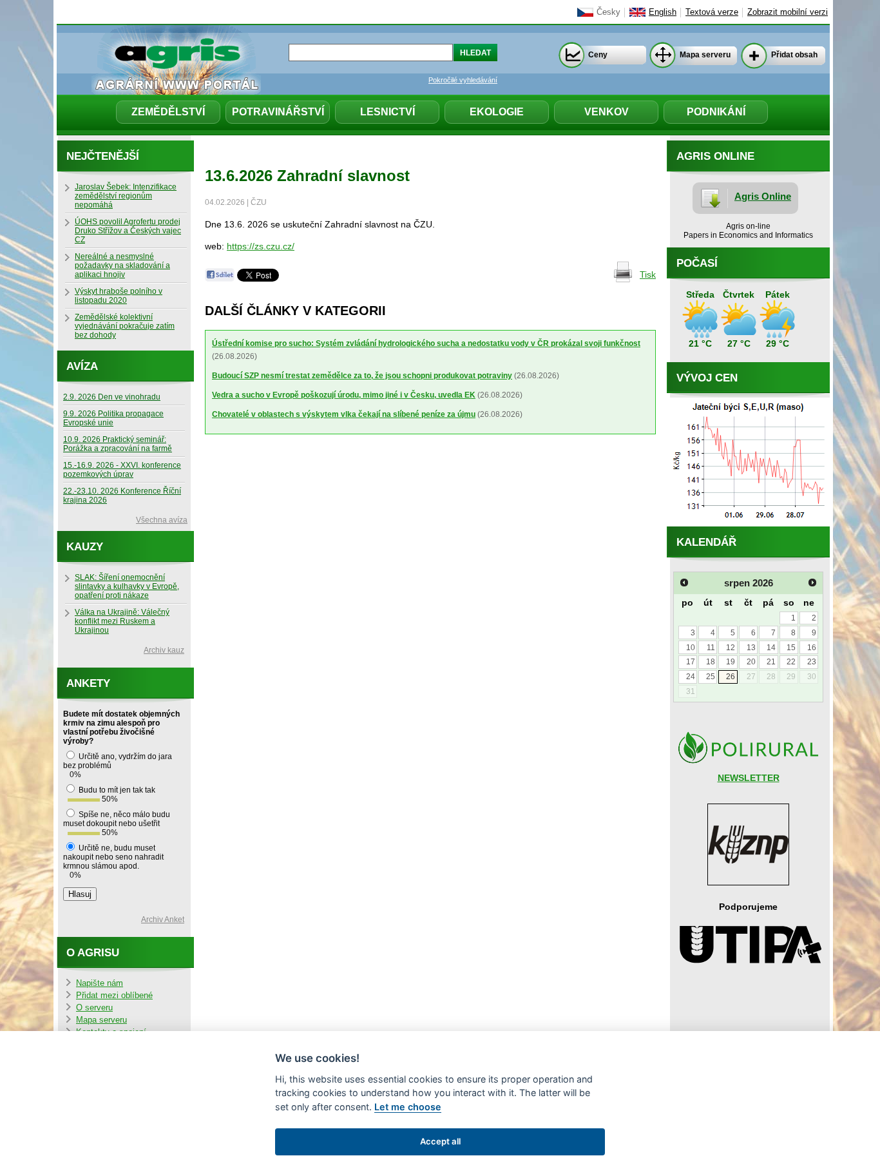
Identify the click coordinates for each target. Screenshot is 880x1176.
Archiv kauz (164, 650)
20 (751, 661)
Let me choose (407, 1106)
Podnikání (716, 111)
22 (791, 661)
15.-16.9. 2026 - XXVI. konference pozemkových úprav (122, 470)
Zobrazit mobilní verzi (787, 12)
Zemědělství (168, 111)
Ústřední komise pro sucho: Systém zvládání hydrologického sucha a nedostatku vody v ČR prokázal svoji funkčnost (426, 343)
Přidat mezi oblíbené (114, 995)
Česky (608, 12)
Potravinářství (278, 111)
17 (690, 661)
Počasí (697, 263)
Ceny (597, 54)
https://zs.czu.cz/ (260, 246)
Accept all (440, 1141)
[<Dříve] (684, 583)
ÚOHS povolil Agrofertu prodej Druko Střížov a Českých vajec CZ (128, 230)
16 (811, 647)
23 (811, 661)
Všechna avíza (161, 520)
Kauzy (84, 547)
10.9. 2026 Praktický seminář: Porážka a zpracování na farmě (117, 444)
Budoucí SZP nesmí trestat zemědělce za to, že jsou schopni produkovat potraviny (362, 375)
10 (690, 647)
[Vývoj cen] (748, 523)
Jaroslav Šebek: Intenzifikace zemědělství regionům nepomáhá (126, 195)
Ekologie (497, 111)
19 (730, 661)
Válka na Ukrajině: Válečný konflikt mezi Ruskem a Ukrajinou (122, 621)
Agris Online (762, 196)
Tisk (648, 274)
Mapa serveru (705, 54)
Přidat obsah (794, 54)
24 (690, 676)
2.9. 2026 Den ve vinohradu (111, 396)
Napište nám (99, 983)
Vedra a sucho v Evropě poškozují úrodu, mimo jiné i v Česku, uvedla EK (343, 395)
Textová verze (711, 12)
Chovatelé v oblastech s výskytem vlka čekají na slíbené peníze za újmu (343, 414)
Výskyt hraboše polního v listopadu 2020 (118, 296)
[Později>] (812, 583)
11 (711, 647)
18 (710, 661)
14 (771, 647)
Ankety (88, 683)
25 (710, 676)
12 (730, 647)
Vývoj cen (707, 378)
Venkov (606, 111)
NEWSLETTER (749, 778)
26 (730, 676)
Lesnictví (387, 111)
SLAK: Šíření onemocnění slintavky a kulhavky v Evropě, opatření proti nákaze (127, 586)
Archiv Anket (162, 919)
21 (771, 661)
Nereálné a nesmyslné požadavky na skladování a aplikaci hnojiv (122, 265)
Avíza (82, 366)
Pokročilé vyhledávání (462, 80)
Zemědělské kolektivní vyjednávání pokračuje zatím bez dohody (125, 326)
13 (751, 647)
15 (791, 647)
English (662, 12)
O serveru (94, 1007)
